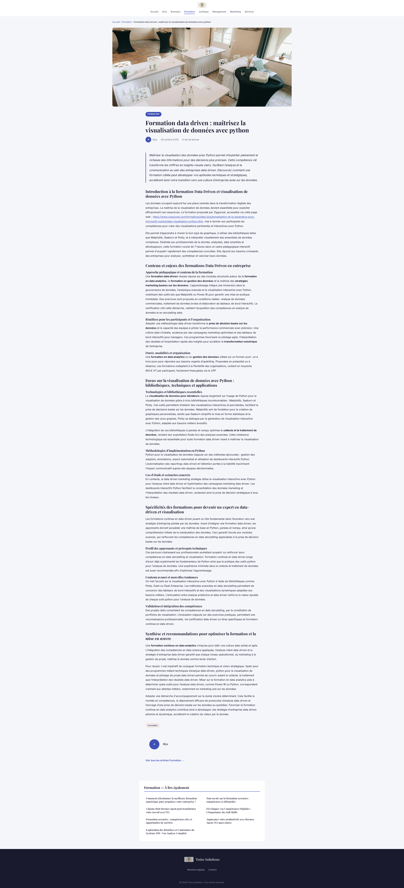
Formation (189, 11)
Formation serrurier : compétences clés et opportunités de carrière (169, 821)
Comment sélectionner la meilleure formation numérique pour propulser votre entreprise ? (171, 800)
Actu (164, 11)
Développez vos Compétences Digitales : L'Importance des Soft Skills (228, 810)
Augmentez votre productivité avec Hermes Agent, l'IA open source (230, 821)
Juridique (204, 11)
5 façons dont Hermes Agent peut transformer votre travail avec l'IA (171, 810)
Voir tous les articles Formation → (165, 760)
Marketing (235, 11)
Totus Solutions (208, 859)
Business (175, 11)
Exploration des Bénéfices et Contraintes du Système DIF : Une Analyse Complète (170, 831)
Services (249, 11)
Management (219, 11)
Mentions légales (196, 869)
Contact (212, 869)
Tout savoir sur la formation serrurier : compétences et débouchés (227, 800)
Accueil (154, 11)
